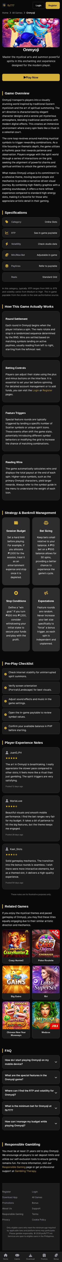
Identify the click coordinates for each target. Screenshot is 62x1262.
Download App (9, 1197)
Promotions (8, 1202)
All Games (17, 12)
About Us (7, 1208)
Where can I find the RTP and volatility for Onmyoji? (29, 1092)
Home (5, 12)
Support (36, 1208)
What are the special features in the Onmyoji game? (26, 1077)
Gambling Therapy (25, 1171)
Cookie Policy (39, 1219)
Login (38, 5)
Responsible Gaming (14, 1167)
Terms (35, 1214)
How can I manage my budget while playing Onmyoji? (26, 1123)
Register (52, 5)
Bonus (35, 1202)
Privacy (6, 1219)
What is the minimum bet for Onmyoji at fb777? (28, 1108)
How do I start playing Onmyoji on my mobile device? (27, 1062)
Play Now (32, 77)
